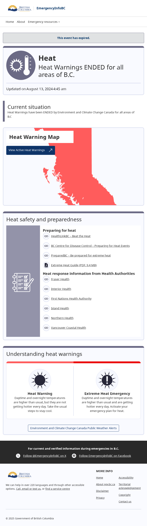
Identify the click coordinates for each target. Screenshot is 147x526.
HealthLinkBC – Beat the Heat (71, 236)
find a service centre (57, 488)
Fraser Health (60, 279)
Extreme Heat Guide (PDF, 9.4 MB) (74, 265)
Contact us (125, 501)
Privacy (100, 497)
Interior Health (61, 289)
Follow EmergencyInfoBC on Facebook (105, 456)
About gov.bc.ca (105, 484)
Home (99, 477)
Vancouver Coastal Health (68, 328)
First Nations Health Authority (71, 299)
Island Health (60, 308)
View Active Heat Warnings (27, 150)
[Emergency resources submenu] (59, 22)
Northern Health (62, 318)
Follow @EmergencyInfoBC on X (44, 456)
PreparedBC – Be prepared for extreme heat (81, 255)
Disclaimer (102, 491)
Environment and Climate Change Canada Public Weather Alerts (73, 428)
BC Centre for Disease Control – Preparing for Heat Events (90, 246)
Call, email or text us (28, 488)
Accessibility (126, 477)
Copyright (125, 495)
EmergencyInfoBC (51, 8)
